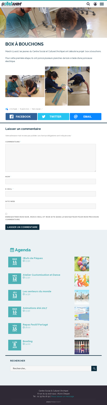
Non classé (36, 109)
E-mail (9, 189)
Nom (8, 177)
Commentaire (13, 142)
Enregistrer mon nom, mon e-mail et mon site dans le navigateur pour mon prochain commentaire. (52, 218)
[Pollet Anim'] (11, 4)
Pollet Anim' (56, 402)
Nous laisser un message (62, 396)
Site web (10, 201)
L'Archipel (13, 109)
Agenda (22, 249)
